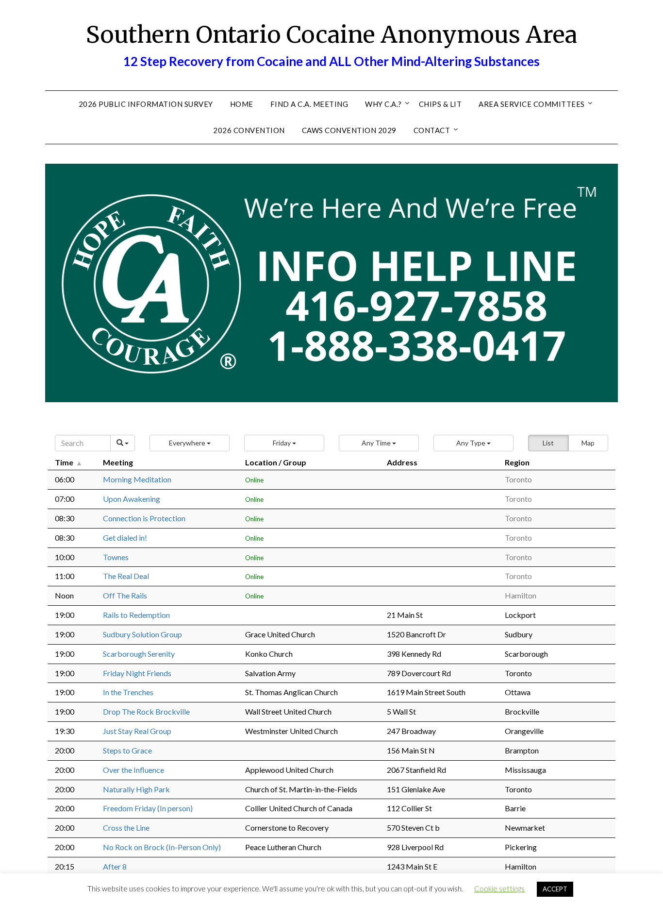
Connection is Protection (144, 518)
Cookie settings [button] (499, 888)
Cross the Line (126, 827)
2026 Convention (249, 130)
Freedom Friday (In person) (148, 808)
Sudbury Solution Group (142, 634)
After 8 (115, 866)
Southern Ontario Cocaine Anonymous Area (331, 34)
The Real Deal (126, 576)
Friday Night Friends (137, 673)
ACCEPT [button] (555, 889)
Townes (116, 557)
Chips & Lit (440, 104)
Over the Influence (133, 769)
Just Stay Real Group (137, 730)
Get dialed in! (125, 537)
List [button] (548, 443)
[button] (189, 443)
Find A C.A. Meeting (309, 104)
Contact (432, 130)
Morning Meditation (137, 479)
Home (241, 104)
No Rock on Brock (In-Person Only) (162, 847)
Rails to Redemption (136, 614)
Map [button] (588, 443)
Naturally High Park (136, 789)
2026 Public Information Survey (146, 104)
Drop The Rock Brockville (146, 711)
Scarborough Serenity (139, 653)
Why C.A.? (383, 104)
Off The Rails (125, 595)
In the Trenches (128, 692)
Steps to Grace (127, 750)
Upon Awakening (131, 498)
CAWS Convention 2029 (349, 130)
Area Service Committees (532, 104)
